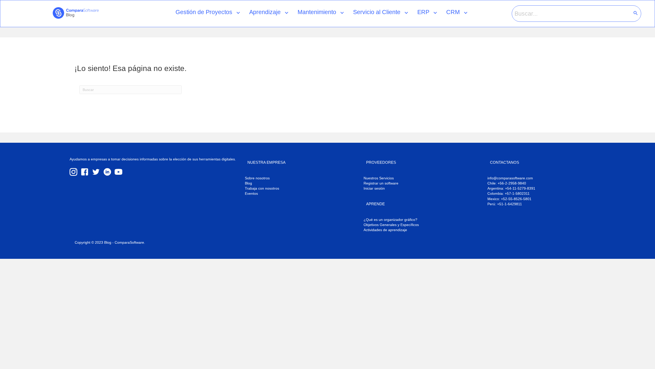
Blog (248, 183)
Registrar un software (381, 183)
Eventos (251, 193)
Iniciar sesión (374, 188)
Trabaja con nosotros (262, 188)
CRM (453, 12)
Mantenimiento (317, 12)
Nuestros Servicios (379, 178)
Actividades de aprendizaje (385, 230)
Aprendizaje (265, 12)
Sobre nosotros (257, 178)
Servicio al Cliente (376, 12)
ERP (423, 12)
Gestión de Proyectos (204, 12)
